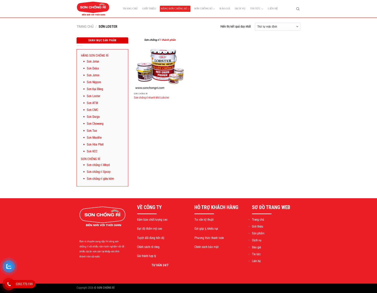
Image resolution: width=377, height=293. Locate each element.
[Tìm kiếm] (297, 9)
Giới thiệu (149, 8)
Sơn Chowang (95, 123)
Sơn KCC (92, 151)
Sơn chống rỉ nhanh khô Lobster (151, 97)
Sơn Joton (93, 75)
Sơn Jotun (93, 61)
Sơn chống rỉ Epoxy (99, 172)
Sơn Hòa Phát (95, 144)
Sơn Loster (93, 96)
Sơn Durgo (93, 117)
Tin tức (255, 8)
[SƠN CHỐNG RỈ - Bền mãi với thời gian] (96, 9)
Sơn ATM (92, 103)
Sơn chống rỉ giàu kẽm (100, 179)
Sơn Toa (92, 131)
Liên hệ (273, 8)
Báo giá (225, 8)
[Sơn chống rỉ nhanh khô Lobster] (160, 63)
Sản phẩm (258, 233)
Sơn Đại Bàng (95, 89)
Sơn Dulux (93, 68)
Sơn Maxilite (94, 137)
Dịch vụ (240, 8)
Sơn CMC (92, 110)
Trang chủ (130, 8)
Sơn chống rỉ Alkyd (98, 165)
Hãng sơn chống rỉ (174, 8)
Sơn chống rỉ (203, 8)
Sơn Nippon (94, 82)
